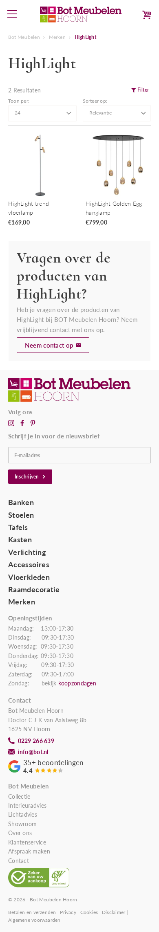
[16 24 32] (42, 113)
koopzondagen (77, 683)
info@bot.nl (33, 752)
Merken (57, 37)
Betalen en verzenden (32, 912)
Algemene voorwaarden (34, 920)
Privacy (68, 912)
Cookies (89, 912)
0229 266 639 (36, 741)
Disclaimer (113, 912)
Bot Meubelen (24, 37)
